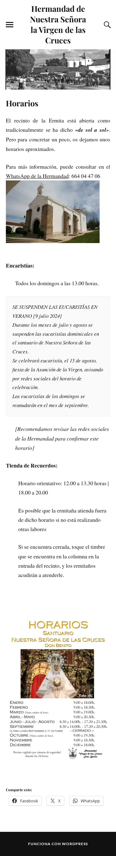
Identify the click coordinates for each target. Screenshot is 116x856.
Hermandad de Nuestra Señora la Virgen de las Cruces (58, 24)
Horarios (22, 103)
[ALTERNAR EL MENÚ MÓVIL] (9, 24)
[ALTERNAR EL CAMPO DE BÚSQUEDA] (106, 24)
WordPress (75, 843)
